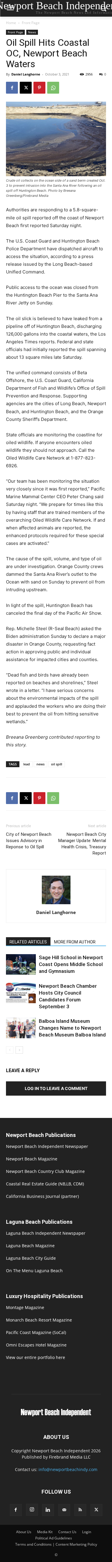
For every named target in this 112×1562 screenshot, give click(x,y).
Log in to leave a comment (56, 1088)
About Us (23, 1531)
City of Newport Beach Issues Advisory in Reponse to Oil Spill (28, 841)
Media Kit (45, 1531)
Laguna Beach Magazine (30, 1245)
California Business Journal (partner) (42, 1196)
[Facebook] (12, 88)
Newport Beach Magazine (31, 1159)
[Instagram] (32, 1510)
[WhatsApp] (53, 88)
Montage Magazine (25, 1307)
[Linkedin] (48, 1510)
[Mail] (64, 1510)
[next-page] (19, 1050)
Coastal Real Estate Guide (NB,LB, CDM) (45, 1184)
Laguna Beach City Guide (31, 1258)
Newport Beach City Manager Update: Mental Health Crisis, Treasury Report (82, 844)
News (32, 32)
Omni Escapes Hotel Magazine (36, 1345)
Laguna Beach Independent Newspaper (45, 1233)
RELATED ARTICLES (28, 942)
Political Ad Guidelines (53, 1538)
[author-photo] (56, 904)
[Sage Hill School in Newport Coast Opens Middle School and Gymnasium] (21, 964)
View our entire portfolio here (35, 1357)
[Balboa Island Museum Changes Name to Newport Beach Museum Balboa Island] (21, 1028)
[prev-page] (9, 1050)
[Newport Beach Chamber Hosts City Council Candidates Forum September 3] (21, 993)
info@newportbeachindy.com (68, 1469)
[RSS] (80, 1510)
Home (11, 22)
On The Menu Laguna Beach (34, 1270)
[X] (26, 88)
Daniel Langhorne (25, 74)
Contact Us (67, 1531)
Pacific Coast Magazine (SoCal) (36, 1332)
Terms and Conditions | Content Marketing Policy (56, 1544)
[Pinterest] (39, 88)
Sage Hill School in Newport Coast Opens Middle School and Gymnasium (71, 964)
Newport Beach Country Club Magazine (45, 1171)
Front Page (31, 22)
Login (86, 1531)
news (40, 764)
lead (26, 764)
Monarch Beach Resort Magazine (39, 1320)
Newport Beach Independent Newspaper (47, 1146)
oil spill (56, 764)
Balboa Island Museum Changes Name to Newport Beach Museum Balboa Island (72, 1028)
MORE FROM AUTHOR (75, 942)
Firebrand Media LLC (69, 1457)
